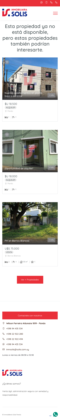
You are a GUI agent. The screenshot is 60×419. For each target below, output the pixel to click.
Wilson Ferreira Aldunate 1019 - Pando (26, 323)
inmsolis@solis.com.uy (17, 349)
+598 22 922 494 (14, 339)
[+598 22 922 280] (50, 2)
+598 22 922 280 (14, 334)
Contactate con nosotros (30, 315)
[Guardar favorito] (7, 62)
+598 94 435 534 (14, 328)
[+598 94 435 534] (41, 2)
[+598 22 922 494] (55, 2)
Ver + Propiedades (30, 279)
